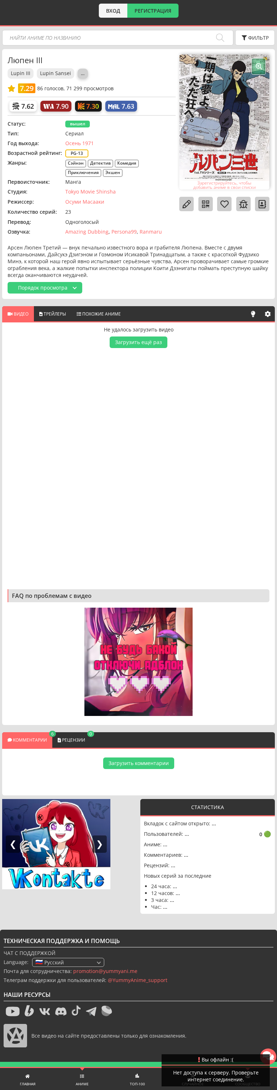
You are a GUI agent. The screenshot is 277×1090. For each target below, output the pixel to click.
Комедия (126, 163)
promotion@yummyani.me (105, 971)
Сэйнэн (76, 163)
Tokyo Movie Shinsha (90, 191)
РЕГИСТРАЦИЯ (153, 10)
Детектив (100, 163)
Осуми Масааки (84, 201)
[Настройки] (267, 313)
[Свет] (253, 313)
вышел (77, 124)
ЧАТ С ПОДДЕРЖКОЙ (30, 953)
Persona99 (124, 231)
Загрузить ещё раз (138, 342)
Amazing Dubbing (87, 231)
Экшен (112, 172)
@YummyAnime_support (137, 980)
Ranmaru (151, 231)
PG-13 (77, 153)
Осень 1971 (79, 143)
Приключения (83, 172)
